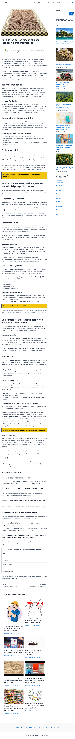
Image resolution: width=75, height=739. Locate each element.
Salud (57, 212)
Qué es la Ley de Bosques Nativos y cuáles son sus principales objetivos (63, 105)
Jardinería (59, 204)
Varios (58, 214)
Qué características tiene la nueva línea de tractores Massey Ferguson (63, 84)
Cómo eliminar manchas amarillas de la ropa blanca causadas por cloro (63, 127)
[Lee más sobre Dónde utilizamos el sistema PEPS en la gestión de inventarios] (14, 696)
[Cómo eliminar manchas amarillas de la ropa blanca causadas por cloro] (64, 118)
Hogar (58, 201)
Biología (58, 190)
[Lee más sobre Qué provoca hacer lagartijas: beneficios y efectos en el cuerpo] (34, 607)
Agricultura (59, 180)
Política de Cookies (39, 727)
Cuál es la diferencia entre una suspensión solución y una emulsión (34, 680)
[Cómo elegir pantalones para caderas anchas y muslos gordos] (64, 138)
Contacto (30, 727)
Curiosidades (60, 196)
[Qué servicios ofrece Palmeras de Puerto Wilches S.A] (64, 33)
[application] (43, 2)
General (6, 633)
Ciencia (58, 193)
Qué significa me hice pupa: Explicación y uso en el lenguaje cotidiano (14, 628)
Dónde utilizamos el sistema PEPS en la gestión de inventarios (13, 708)
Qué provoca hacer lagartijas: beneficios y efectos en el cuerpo (33, 620)
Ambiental (59, 185)
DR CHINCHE (9, 2)
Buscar (58, 10)
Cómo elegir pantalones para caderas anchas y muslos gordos (64, 147)
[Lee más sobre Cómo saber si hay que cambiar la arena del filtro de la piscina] (14, 668)
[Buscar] (71, 13)
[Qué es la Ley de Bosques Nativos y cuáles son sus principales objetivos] (64, 96)
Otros (57, 209)
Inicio (17, 727)
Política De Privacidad (52, 727)
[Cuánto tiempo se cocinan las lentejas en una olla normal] (64, 54)
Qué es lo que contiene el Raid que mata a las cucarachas (34, 652)
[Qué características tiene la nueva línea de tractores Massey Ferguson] (64, 75)
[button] (73, 2)
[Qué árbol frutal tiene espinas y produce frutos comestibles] (64, 159)
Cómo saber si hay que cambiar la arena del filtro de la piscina (13, 680)
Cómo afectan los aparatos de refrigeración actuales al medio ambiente (34, 706)
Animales (58, 188)
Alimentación (60, 182)
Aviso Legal (24, 727)
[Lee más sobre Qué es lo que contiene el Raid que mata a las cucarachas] (34, 642)
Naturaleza (59, 206)
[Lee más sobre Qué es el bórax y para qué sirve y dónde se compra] (14, 642)
